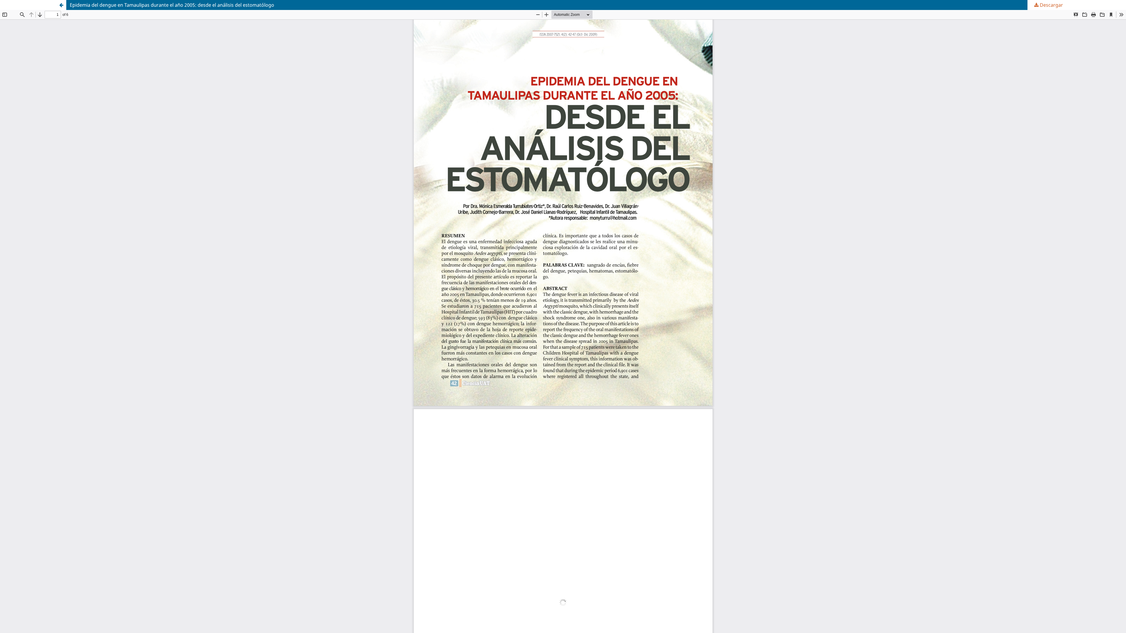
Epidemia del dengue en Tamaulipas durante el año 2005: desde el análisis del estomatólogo (172, 5)
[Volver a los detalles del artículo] (61, 5)
